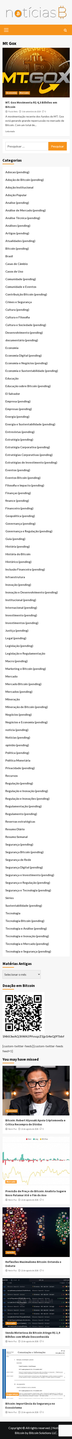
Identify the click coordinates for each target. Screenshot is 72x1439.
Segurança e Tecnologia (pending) (28, 890)
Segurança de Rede (18, 859)
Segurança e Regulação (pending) (27, 882)
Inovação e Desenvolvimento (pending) (31, 592)
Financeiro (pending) (19, 508)
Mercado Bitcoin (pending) (23, 684)
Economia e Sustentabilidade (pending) (31, 370)
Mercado (24, 92)
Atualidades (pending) (20, 241)
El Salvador (12, 393)
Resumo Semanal (16, 836)
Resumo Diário (15, 829)
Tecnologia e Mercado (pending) (27, 943)
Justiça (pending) (16, 630)
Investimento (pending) (21, 615)
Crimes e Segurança (18, 302)
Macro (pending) (16, 661)
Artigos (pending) (17, 233)
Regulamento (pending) (21, 814)
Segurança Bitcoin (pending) (24, 852)
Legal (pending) (15, 638)
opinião (10, 1252)
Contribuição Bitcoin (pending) (26, 294)
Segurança (12, 1394)
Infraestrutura (15, 577)
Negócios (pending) (18, 714)
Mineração (12, 699)
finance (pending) (17, 500)
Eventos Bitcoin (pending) (23, 477)
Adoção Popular (16, 195)
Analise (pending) (17, 202)
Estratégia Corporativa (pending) (27, 447)
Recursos (11, 775)
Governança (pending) (20, 523)
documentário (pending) (21, 340)
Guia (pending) (15, 539)
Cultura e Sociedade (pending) (25, 325)
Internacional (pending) (21, 607)
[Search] (65, 30)
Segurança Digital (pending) (24, 867)
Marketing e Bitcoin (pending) (25, 668)
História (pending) (17, 546)
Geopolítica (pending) (20, 516)
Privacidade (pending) (20, 768)
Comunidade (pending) (20, 279)
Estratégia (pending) (19, 439)
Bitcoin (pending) (17, 248)
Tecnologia (12, 913)
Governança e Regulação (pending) (28, 531)
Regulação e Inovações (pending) (27, 798)
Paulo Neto (13, 111)
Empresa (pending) (18, 401)
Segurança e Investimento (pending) (29, 875)
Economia (12, 92)
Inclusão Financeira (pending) (25, 569)
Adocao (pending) (17, 172)
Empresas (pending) (18, 409)
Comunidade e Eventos (20, 286)
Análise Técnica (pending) (22, 218)
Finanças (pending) (18, 493)
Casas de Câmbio (16, 263)
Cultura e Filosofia (17, 317)
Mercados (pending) (18, 691)
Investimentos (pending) (21, 623)
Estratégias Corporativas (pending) (29, 454)
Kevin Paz (12, 1129)
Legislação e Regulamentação (25, 653)
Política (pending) (17, 752)
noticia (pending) (16, 730)
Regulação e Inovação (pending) (26, 791)
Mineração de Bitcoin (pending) (26, 707)
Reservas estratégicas (20, 821)
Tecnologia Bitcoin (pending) (24, 921)
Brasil (9, 256)
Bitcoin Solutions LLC (43, 1433)
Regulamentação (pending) (23, 806)
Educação (11, 378)
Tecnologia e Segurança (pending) (28, 951)
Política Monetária (17, 760)
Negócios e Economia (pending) (26, 722)
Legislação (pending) (19, 645)
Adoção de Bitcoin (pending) (24, 179)
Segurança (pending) (19, 844)
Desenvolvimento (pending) (24, 332)
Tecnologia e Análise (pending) (26, 928)
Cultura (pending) (17, 309)
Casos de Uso (14, 271)
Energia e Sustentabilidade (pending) (30, 424)
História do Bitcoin (18, 554)
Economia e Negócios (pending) (26, 363)
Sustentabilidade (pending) (23, 905)
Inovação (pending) (18, 584)
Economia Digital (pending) (23, 355)
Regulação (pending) (19, 783)
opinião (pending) (17, 745)
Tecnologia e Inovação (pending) (27, 936)
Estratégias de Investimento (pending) (31, 462)
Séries (9, 898)
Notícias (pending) (17, 737)
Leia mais (10, 131)
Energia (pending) (17, 416)
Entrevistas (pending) (20, 432)
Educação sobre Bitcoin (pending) (28, 386)
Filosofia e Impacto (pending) (24, 485)
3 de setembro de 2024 (31, 111)
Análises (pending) (17, 225)
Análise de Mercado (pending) (25, 210)
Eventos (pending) (17, 470)
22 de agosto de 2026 (29, 1129)
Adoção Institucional (19, 187)
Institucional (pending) (20, 600)
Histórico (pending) (18, 561)
